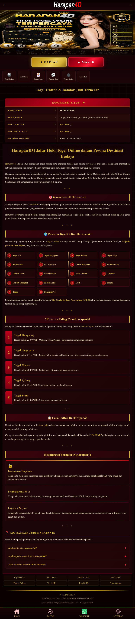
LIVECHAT (118, 616)
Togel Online (19, 577)
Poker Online (115, 583)
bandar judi (88, 326)
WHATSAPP (84, 616)
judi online (34, 204)
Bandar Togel (83, 577)
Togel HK (51, 583)
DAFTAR (50, 616)
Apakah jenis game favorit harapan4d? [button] (27, 556)
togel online (53, 241)
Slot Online (115, 577)
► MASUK (86, 62)
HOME (17, 616)
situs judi (43, 425)
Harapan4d (10, 163)
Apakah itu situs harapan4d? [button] (22, 547)
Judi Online (51, 577)
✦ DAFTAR (49, 62)
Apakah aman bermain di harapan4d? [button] (27, 564)
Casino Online (20, 583)
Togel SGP (83, 583)
